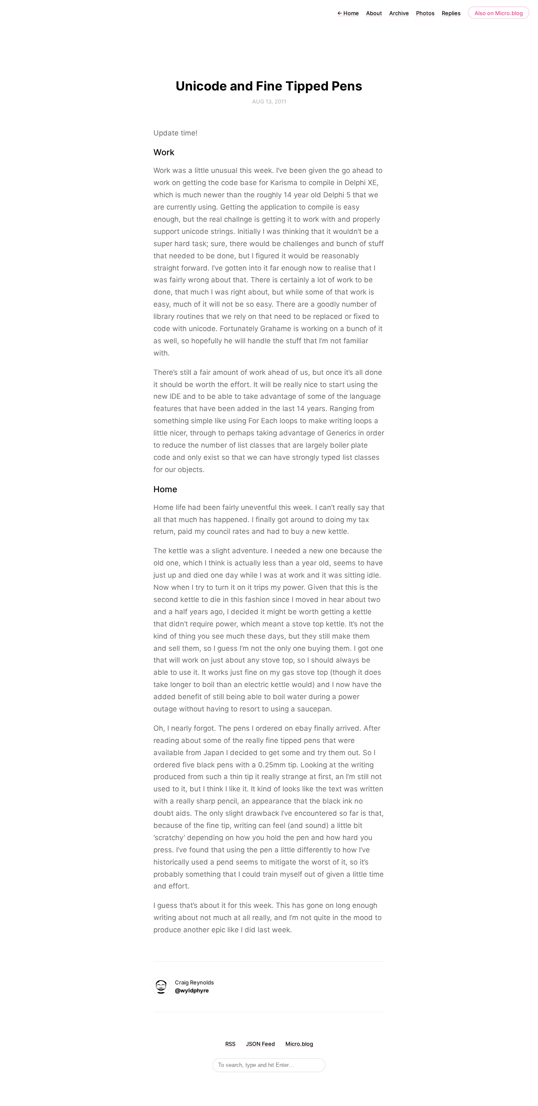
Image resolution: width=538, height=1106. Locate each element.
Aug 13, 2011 (269, 101)
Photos (425, 13)
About (374, 13)
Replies (451, 13)
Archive (399, 13)
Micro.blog (299, 1043)
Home (348, 13)
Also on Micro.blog (499, 13)
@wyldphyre (192, 990)
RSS (230, 1043)
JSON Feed (260, 1043)
